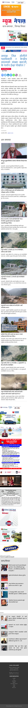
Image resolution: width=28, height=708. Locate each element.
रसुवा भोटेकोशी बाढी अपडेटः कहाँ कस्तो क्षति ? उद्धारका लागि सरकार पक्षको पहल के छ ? (12, 393)
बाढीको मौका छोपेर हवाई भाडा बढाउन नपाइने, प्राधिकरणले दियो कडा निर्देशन (12, 335)
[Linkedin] (8, 74)
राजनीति (14, 678)
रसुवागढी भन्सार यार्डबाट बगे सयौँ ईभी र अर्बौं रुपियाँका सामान (11, 307)
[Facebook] (2, 74)
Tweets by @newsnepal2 (7, 557)
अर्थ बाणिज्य (14, 681)
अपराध (14, 685)
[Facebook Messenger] (11, 74)
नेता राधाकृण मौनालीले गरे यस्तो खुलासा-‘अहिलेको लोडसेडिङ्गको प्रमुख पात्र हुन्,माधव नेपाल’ (18, 618)
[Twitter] (5, 74)
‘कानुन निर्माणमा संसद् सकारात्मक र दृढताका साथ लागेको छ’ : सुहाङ (16, 585)
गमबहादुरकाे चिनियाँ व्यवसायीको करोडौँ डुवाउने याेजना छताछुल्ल (18, 633)
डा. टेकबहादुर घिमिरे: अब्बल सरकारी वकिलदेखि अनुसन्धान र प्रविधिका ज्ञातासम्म (18, 593)
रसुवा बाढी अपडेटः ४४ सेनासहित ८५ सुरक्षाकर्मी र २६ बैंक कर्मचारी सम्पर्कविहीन (13, 364)
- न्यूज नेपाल (4, 71)
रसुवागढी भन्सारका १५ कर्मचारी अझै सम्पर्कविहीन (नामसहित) (12, 278)
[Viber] (16, 74)
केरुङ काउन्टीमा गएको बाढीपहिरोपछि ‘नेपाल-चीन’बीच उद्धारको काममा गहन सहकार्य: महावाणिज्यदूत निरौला (12, 221)
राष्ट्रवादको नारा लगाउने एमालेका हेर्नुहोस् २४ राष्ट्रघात (18, 626)
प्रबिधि (14, 686)
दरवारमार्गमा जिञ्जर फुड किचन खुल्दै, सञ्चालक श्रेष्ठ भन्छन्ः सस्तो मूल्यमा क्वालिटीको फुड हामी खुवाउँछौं (18, 648)
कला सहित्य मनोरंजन (14, 683)
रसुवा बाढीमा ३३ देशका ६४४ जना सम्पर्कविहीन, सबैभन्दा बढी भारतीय (12, 251)
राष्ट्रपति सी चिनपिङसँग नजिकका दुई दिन (17, 575)
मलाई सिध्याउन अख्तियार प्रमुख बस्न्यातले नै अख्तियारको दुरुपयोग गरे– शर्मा (18, 640)
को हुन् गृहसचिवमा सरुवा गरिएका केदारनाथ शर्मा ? (14, 162)
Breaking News (6, 69)
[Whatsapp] (13, 74)
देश (14, 680)
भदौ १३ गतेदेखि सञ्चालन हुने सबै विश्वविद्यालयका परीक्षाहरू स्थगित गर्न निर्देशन (12, 191)
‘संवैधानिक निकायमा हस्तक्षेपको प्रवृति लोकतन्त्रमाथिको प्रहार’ (16, 601)
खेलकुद (14, 682)
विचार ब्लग (14, 687)
